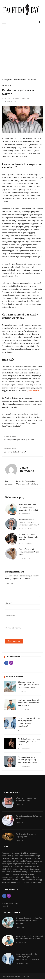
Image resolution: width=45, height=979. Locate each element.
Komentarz (10, 583)
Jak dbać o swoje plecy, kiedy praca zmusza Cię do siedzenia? (29, 551)
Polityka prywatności (10, 903)
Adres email (11, 615)
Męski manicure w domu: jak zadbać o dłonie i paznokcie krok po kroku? (28, 507)
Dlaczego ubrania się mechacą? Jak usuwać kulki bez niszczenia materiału (28, 684)
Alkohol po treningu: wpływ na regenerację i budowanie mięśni (29, 741)
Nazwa (9, 603)
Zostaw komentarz (10, 101)
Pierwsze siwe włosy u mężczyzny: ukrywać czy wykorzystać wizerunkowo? (29, 522)
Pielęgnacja (6, 85)
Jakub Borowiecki (23, 98)
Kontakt (5, 906)
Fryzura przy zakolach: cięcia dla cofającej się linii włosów (29, 537)
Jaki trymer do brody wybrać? (15, 452)
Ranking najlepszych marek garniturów (19, 440)
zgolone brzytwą (33, 391)
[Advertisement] (22, 51)
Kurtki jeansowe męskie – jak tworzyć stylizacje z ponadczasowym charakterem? (27, 956)
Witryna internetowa (13, 628)
